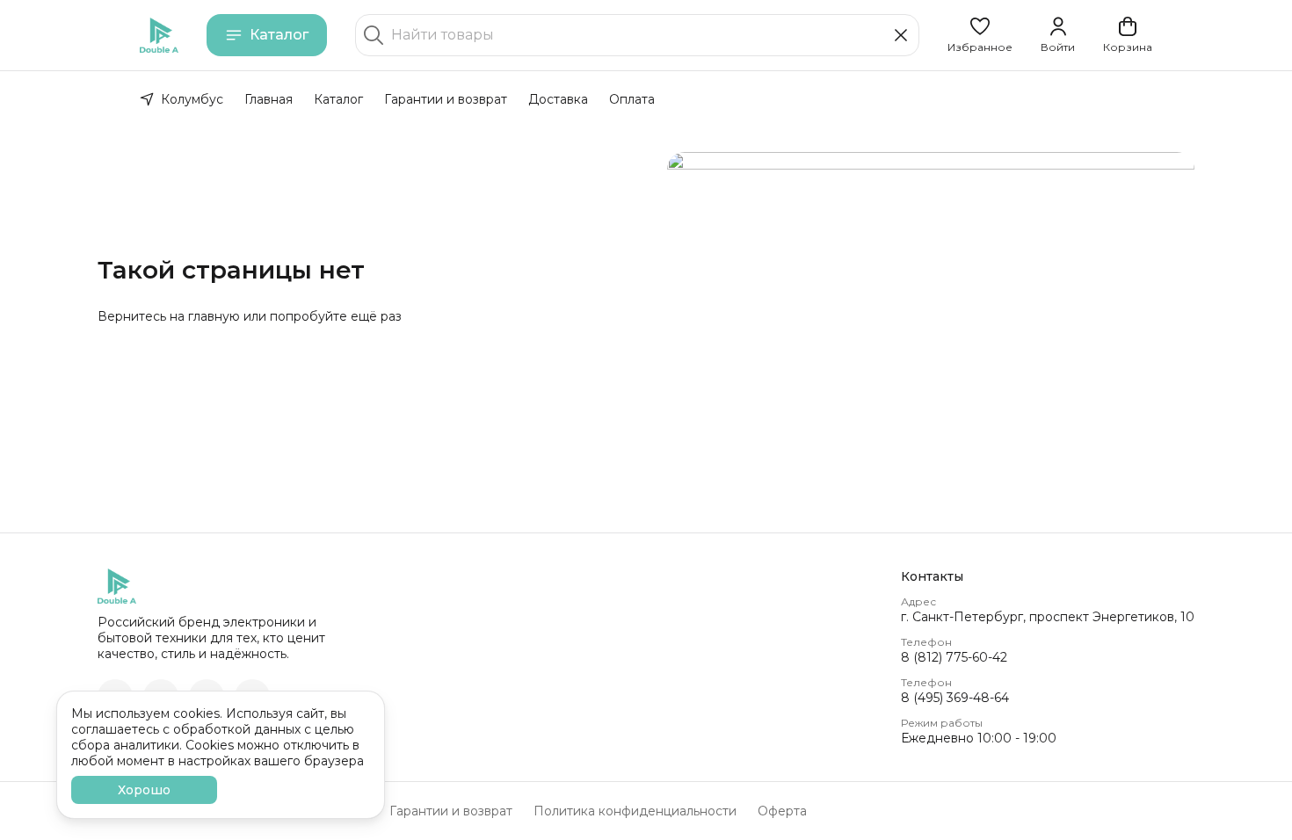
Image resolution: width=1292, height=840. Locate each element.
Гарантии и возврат (445, 99)
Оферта (782, 811)
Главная (268, 99)
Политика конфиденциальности (635, 811)
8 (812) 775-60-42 (954, 657)
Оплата (632, 99)
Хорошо (144, 790)
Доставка (558, 99)
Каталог (279, 34)
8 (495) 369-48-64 (955, 698)
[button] (980, 35)
